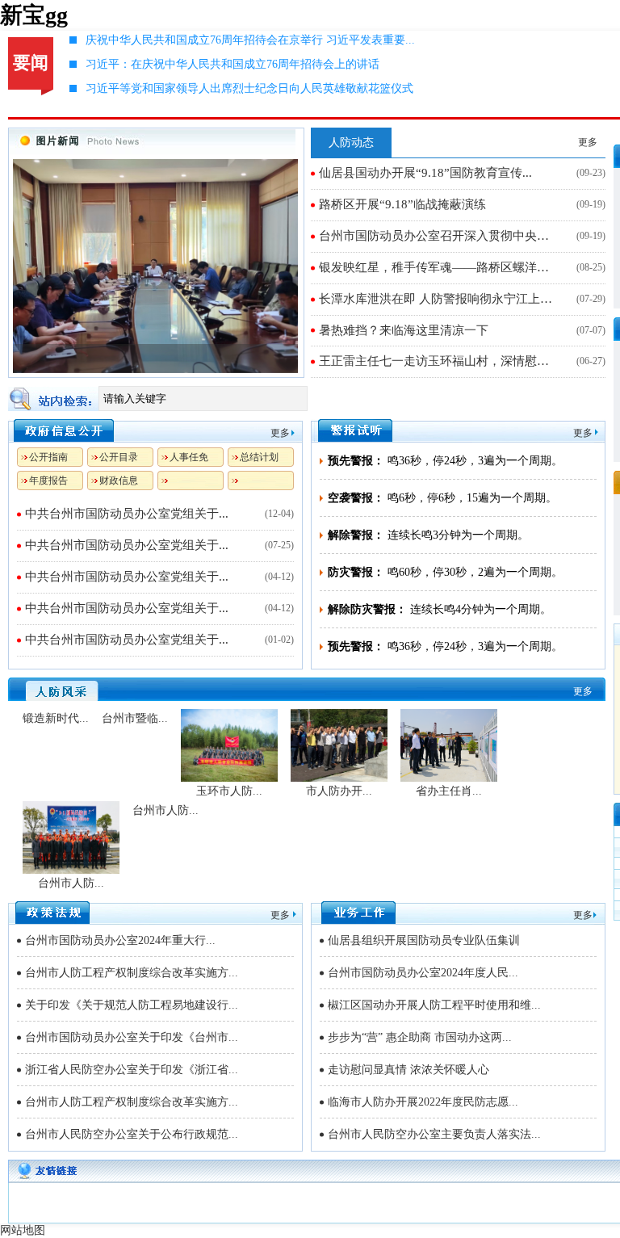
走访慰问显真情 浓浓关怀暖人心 (408, 1070)
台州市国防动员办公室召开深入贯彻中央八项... (439, 235)
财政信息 (118, 480)
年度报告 (48, 480)
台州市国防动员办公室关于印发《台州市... (131, 1037)
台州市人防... (71, 883)
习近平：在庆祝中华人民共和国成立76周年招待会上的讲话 (232, 64)
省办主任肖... (449, 791)
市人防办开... (339, 791)
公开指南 (48, 457)
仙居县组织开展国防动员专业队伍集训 (424, 940)
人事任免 (189, 457)
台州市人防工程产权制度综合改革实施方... (131, 973)
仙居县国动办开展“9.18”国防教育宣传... (425, 172)
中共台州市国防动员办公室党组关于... (126, 513)
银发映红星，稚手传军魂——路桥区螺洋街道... (439, 267)
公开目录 (118, 457)
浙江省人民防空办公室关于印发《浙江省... (131, 1070)
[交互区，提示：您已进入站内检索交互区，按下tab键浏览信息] (306, 398)
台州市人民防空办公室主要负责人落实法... (434, 1134)
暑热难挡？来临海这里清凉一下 (403, 330)
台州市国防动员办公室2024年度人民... (423, 973)
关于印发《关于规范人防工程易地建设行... (131, 1005)
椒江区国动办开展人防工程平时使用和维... (434, 1005)
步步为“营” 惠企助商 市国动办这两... (420, 1037)
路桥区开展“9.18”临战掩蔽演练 (402, 204)
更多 (587, 142)
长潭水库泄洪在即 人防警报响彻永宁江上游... (439, 298)
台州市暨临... (135, 718)
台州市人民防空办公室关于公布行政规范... (131, 1134)
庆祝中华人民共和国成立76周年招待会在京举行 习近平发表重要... (250, 40)
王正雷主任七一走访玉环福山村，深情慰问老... (439, 361)
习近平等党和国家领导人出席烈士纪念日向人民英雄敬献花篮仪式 (249, 88)
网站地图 (22, 1230)
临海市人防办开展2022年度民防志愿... (423, 1102)
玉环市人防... (229, 791)
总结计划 (259, 457)
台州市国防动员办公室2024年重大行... (120, 940)
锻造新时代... (56, 718)
